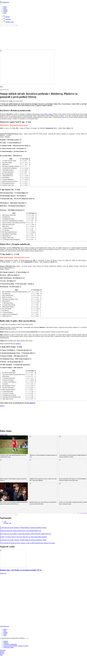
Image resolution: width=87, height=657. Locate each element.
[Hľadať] (0, 4)
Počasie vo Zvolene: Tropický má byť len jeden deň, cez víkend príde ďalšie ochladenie (23, 537)
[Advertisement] (43, 38)
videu (62, 115)
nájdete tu (18, 343)
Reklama (5, 642)
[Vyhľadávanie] (16, 25)
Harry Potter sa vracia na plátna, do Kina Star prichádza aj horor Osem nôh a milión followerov (25, 533)
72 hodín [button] (5, 523)
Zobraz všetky (4, 434)
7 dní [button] (4, 521)
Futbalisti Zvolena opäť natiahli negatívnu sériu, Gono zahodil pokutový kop (20, 530)
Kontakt (5, 641)
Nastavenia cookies (8, 647)
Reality (5, 11)
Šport (4, 8)
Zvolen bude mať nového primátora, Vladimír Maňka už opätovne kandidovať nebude (23, 527)
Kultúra (5, 9)
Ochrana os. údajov (23, 646)
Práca (4, 13)
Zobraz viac (3, 573)
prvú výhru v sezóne (46, 114)
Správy (5, 6)
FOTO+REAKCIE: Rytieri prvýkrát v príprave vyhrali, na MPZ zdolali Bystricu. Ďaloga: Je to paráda (27, 543)
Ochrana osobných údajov (10, 646)
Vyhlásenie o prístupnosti (10, 644)
